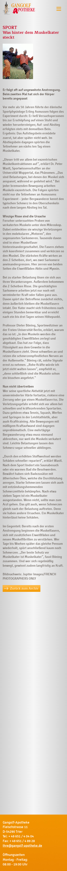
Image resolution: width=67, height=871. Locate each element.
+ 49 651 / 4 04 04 (21, 836)
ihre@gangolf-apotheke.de (22, 846)
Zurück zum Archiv (24, 588)
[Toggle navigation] (59, 8)
